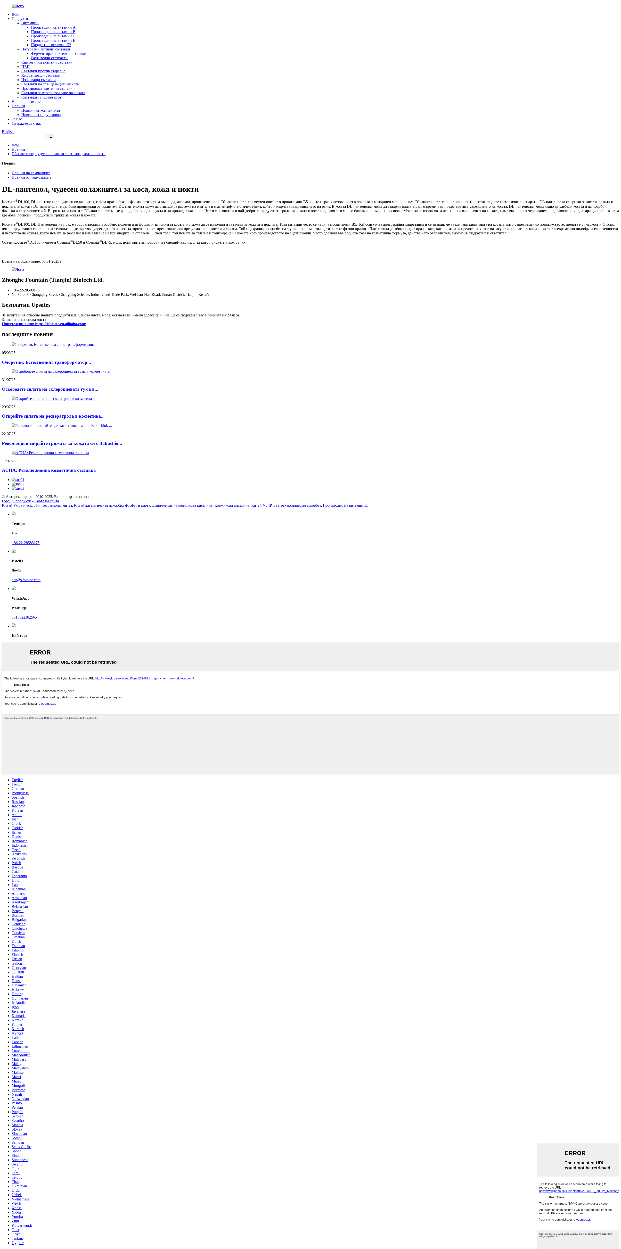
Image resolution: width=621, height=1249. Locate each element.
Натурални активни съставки (45, 49)
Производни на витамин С (53, 36)
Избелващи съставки (38, 80)
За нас (17, 119)
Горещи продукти (16, 501)
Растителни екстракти (49, 58)
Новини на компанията (40, 110)
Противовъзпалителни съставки (48, 88)
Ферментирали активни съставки (58, 53)
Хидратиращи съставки (40, 75)
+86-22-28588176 (26, 543)
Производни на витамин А (53, 27)
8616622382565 (24, 617)
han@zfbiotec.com (26, 580)
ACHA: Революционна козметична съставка (49, 470)
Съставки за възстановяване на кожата (53, 93)
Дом (15, 14)
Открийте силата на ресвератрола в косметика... (53, 416)
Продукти (20, 19)
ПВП (25, 67)
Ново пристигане (26, 101)
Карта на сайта (46, 501)
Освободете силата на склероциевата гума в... (50, 389)
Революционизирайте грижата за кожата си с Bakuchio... (62, 443)
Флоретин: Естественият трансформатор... (46, 362)
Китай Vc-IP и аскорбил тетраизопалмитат (37, 505)
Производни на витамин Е (53, 40)
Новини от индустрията (41, 115)
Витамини (30, 23)
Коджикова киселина (231, 505)
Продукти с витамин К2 (51, 45)
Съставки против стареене (43, 71)
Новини (18, 106)
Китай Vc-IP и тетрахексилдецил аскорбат (286, 505)
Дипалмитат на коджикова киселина (182, 505)
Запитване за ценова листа (24, 319)
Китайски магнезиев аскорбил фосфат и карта (112, 505)
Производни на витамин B (53, 32)
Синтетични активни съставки (47, 62)
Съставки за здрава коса (41, 97)
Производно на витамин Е (345, 505)
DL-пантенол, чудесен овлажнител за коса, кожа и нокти (59, 154)
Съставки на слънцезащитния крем (50, 84)
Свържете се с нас (26, 123)
